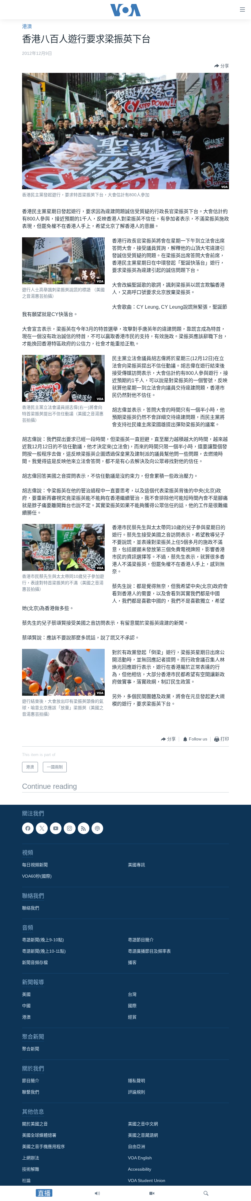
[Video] (152, 1193)
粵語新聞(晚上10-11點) (44, 951)
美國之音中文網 (143, 1123)
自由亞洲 (136, 1146)
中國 (26, 1005)
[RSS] (83, 828)
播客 (132, 962)
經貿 (132, 1017)
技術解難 (30, 1169)
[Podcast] (97, 828)
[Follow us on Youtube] (56, 828)
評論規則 (136, 1092)
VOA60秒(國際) (37, 876)
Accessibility (139, 1169)
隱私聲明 (136, 1080)
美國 (26, 994)
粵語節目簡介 (141, 939)
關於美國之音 (35, 1123)
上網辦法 (30, 1157)
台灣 (132, 994)
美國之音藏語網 (143, 1135)
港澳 (27, 26)
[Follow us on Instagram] (69, 828)
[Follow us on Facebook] (28, 828)
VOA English (140, 1157)
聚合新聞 (30, 1048)
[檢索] (206, 1193)
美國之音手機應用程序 (43, 1146)
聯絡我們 (30, 907)
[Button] (221, 66)
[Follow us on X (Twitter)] (41, 828)
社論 (26, 1180)
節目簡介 (30, 1080)
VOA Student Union (146, 1180)
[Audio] (97, 1193)
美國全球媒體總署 (39, 1135)
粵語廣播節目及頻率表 (149, 951)
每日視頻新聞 (35, 864)
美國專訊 (136, 864)
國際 (132, 1005)
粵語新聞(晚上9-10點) (43, 939)
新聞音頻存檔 (35, 962)
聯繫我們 (30, 1092)
